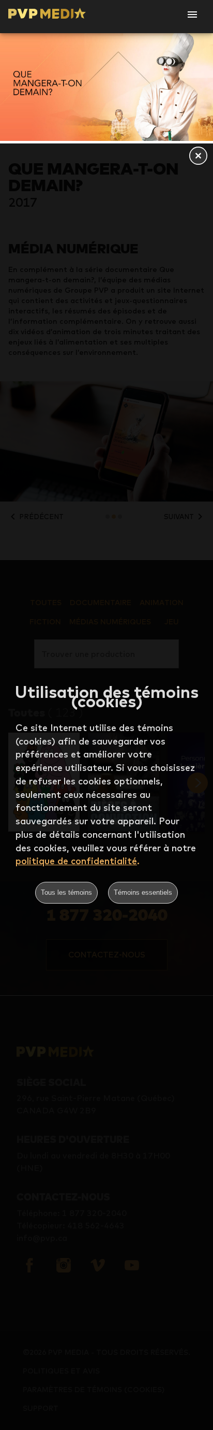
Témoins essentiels (143, 892)
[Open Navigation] (192, 14)
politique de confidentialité (76, 861)
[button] (198, 156)
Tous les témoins (66, 892)
